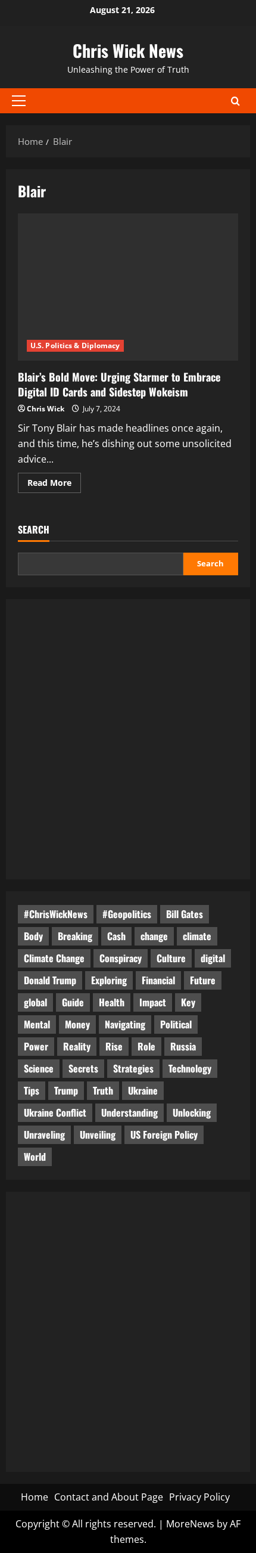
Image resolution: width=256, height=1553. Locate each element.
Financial (158, 980)
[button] (19, 100)
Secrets (83, 1068)
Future (203, 980)
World (35, 1156)
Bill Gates (184, 914)
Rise (114, 1046)
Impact (152, 1002)
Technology (189, 1068)
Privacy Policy (199, 1497)
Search (33, 530)
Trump (66, 1090)
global (35, 1002)
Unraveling (44, 1134)
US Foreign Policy (164, 1134)
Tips (31, 1090)
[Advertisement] (128, 739)
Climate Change (54, 958)
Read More (54, 484)
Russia (183, 1046)
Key (188, 1002)
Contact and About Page (108, 1497)
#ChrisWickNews (56, 914)
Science (39, 1068)
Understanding (129, 1112)
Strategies (133, 1068)
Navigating (125, 1024)
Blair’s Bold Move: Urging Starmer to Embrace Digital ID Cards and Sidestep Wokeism (119, 384)
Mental (37, 1024)
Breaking (75, 936)
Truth (103, 1090)
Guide (73, 1002)
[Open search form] (235, 101)
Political (176, 1024)
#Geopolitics (126, 914)
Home (34, 1497)
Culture (171, 958)
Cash (116, 936)
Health (111, 1002)
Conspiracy (120, 958)
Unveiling (97, 1134)
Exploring (109, 980)
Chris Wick (45, 409)
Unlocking (192, 1112)
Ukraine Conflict (55, 1112)
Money (77, 1024)
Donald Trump (50, 980)
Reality (76, 1046)
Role (146, 1046)
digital (213, 958)
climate (197, 936)
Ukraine (143, 1090)
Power (36, 1046)
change (154, 936)
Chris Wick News (128, 50)
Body (33, 936)
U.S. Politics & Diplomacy (75, 345)
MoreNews (190, 1523)
